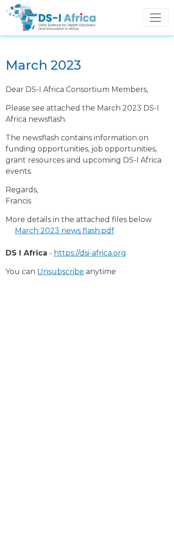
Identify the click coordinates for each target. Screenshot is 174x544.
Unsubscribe (60, 271)
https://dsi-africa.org (90, 253)
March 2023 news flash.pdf (64, 230)
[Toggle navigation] (155, 17)
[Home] (51, 11)
